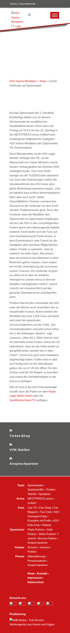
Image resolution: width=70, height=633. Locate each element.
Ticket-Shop (20, 436)
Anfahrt (32, 503)
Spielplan (44, 494)
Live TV (32, 507)
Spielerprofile (36, 489)
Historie (46, 525)
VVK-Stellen (20, 450)
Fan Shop (45, 507)
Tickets (13, 3)
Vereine (44, 547)
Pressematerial (37, 560)
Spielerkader (35, 485)
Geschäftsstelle (27, 3)
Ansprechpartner (24, 463)
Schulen (33, 547)
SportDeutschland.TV (23, 400)
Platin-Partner (36, 529)
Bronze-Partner (47, 538)
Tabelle (32, 494)
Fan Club (45, 512)
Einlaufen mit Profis (39, 520)
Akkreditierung (36, 556)
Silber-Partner (47, 534)
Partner (32, 551)
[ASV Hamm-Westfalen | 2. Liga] (29, 14)
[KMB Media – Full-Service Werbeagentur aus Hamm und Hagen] (35, 624)
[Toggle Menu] (54, 15)
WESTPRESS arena (40, 498)
